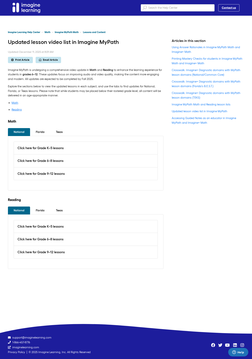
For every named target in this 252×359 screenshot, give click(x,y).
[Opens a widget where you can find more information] (238, 352)
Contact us (229, 7)
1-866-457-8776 (21, 342)
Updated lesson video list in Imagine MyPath (199, 111)
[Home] (26, 8)
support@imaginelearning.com (31, 337)
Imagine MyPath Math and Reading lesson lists (201, 104)
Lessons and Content (94, 32)
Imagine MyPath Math (67, 32)
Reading (17, 109)
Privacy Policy (16, 352)
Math (47, 32)
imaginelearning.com (25, 347)
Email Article (50, 60)
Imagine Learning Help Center (24, 32)
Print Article (22, 60)
